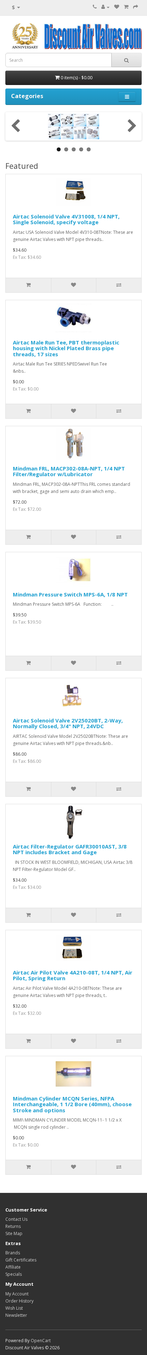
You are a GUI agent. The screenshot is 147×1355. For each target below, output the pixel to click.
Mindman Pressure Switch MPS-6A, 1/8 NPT (70, 594)
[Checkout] (135, 7)
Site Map (13, 1233)
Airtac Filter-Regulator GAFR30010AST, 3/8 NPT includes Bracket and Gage (70, 849)
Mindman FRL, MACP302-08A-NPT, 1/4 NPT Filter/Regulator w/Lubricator (69, 471)
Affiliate (13, 1267)
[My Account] (105, 7)
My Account (17, 1294)
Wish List (14, 1308)
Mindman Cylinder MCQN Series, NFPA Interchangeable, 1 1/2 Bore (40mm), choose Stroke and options (72, 1104)
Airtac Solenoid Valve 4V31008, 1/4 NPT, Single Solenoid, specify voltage (66, 219)
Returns (13, 1226)
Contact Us (16, 1219)
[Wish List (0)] (116, 7)
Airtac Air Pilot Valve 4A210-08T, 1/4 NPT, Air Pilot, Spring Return (72, 975)
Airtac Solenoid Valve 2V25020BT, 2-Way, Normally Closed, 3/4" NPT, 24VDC (68, 723)
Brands (12, 1253)
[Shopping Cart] (126, 7)
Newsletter (16, 1315)
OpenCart (41, 1341)
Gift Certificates (20, 1260)
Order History (19, 1301)
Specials (13, 1274)
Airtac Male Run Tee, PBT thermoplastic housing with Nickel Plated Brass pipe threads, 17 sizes (66, 348)
